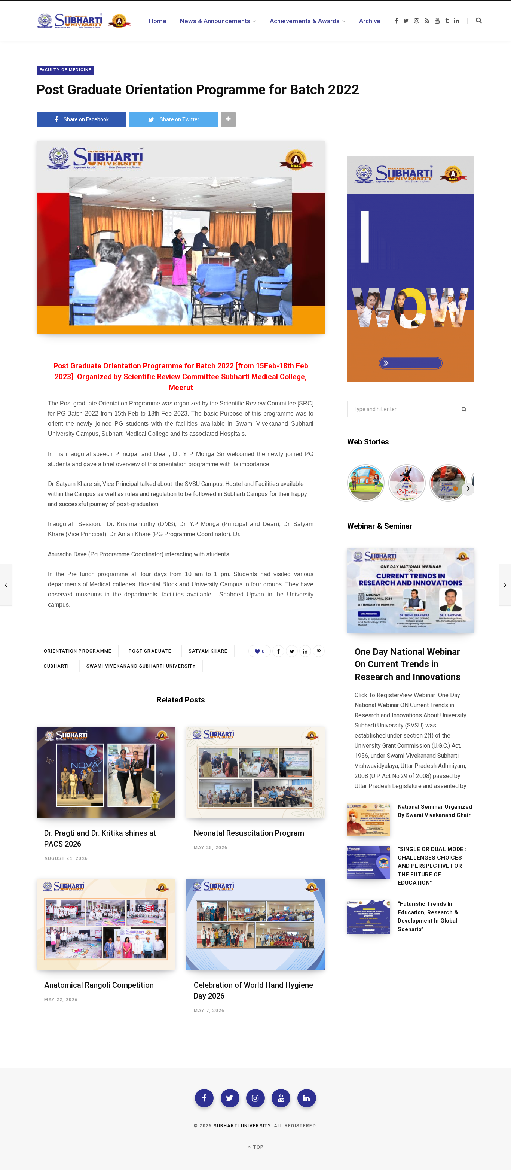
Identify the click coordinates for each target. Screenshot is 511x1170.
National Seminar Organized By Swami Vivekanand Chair (435, 811)
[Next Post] (505, 585)
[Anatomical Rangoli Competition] (106, 924)
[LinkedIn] (305, 651)
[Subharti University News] (84, 20)
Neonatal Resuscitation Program (249, 833)
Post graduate (150, 651)
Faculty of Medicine (65, 69)
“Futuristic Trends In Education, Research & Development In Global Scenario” (428, 916)
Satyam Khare (208, 651)
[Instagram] (255, 1098)
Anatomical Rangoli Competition (99, 985)
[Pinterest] (319, 651)
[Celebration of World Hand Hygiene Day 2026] (255, 924)
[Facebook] (204, 1098)
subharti (56, 666)
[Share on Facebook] (278, 651)
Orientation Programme (77, 651)
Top (258, 1147)
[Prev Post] (6, 585)
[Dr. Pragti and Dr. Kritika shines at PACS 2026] (106, 772)
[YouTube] (281, 1098)
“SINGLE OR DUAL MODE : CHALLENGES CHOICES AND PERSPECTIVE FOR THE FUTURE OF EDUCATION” (432, 866)
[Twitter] (230, 1098)
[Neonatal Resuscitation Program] (255, 772)
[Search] (474, 21)
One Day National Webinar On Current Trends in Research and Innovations (407, 664)
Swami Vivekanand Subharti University (141, 666)
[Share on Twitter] (292, 651)
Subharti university (242, 1125)
